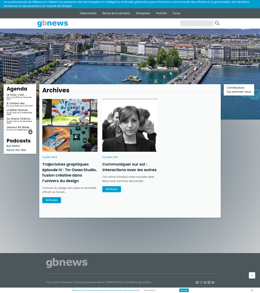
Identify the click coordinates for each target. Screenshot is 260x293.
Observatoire (88, 13)
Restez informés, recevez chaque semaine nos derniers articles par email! (105, 290)
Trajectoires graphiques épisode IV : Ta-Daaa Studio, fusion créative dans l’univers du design (69, 172)
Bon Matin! (13, 146)
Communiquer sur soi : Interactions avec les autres (129, 166)
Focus (176, 13)
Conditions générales (137, 282)
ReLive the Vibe (16, 150)
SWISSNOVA (113, 282)
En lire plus (51, 200)
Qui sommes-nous (239, 92)
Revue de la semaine (116, 13)
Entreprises (143, 13)
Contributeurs (236, 87)
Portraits (161, 13)
